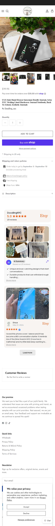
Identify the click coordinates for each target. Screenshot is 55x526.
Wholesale (6, 437)
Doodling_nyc (10, 108)
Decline (26, 513)
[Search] (8, 11)
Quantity (5, 117)
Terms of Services (9, 453)
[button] (11, 280)
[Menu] (3, 11)
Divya (15, 322)
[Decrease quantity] (5, 123)
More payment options (27, 148)
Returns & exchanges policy (16, 175)
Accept (26, 506)
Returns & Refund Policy (12, 445)
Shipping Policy (8, 449)
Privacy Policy (7, 441)
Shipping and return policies (14, 161)
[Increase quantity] (20, 123)
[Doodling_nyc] (27, 11)
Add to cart (27, 133)
